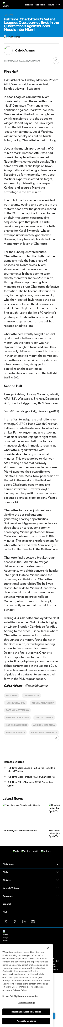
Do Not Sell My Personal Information (20, 996)
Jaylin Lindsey (44, 717)
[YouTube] (33, 921)
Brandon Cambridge (44, 732)
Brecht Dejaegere (17, 717)
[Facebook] (15, 921)
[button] (58, 4)
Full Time (11, 695)
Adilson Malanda (44, 725)
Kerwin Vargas (15, 732)
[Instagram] (24, 921)
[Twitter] (6, 921)
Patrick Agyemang (17, 710)
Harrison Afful (15, 703)
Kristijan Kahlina (43, 703)
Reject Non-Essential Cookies (26, 1011)
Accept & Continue (26, 1021)
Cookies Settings (26, 1002)
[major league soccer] (5, 936)
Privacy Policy (20, 990)
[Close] (48, 947)
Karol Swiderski (16, 725)
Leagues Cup (31, 695)
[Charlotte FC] (6, 5)
